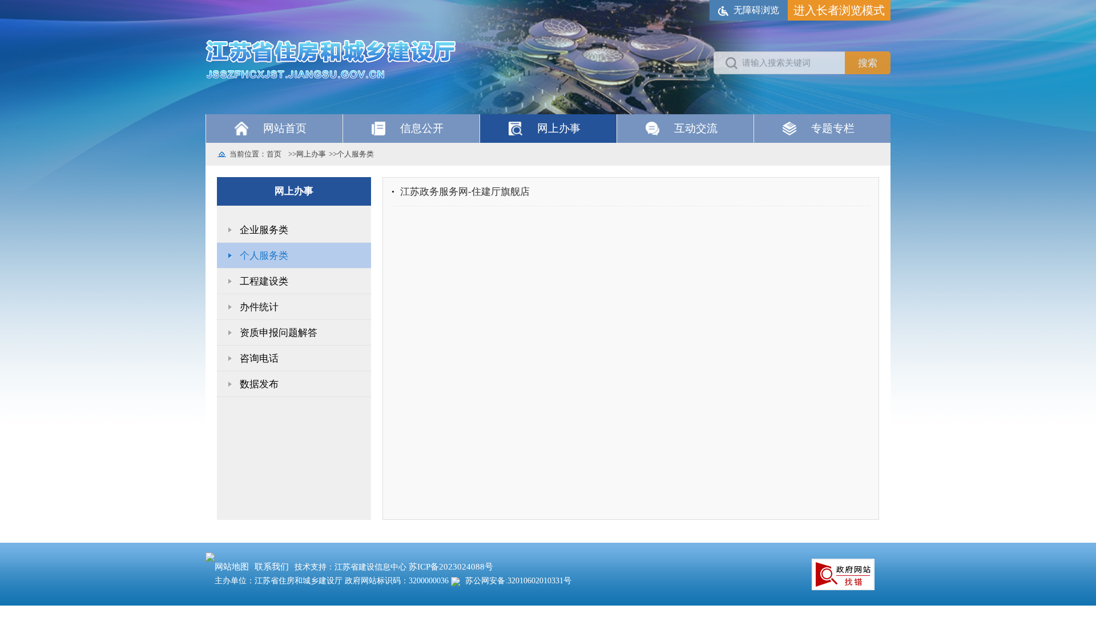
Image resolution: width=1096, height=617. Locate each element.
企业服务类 (264, 230)
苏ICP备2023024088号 (451, 566)
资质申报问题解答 (278, 332)
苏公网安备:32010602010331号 (517, 580)
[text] (779, 62)
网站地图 (232, 566)
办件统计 (259, 307)
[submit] (867, 62)
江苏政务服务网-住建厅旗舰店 (465, 191)
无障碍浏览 (756, 10)
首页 (274, 154)
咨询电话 (259, 358)
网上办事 (311, 154)
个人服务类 (355, 154)
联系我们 (272, 566)
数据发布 (259, 384)
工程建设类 (264, 281)
